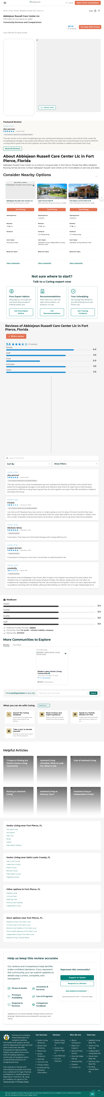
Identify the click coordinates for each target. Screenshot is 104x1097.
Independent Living (13, 906)
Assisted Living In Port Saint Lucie (18, 922)
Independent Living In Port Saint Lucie (20, 934)
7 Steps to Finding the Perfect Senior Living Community (17, 763)
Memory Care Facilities (14, 903)
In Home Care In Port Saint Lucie (18, 925)
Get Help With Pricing (90, 27)
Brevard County (12, 871)
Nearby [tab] (6, 645)
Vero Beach (10, 833)
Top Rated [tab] (17, 645)
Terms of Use (8, 1082)
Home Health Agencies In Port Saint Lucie (21, 931)
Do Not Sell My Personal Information (43, 1070)
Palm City (9, 836)
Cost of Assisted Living (85, 760)
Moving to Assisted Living (16, 792)
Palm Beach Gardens (14, 845)
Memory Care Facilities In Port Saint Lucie (21, 928)
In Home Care (11, 896)
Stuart (8, 839)
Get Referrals (59, 1056)
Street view (49, 107)
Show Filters (60, 464)
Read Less (42, 705)
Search (93, 693)
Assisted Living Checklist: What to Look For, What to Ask (51, 763)
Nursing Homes (8, 126)
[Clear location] (87, 693)
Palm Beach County (13, 874)
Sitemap (40, 1059)
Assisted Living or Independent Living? (84, 792)
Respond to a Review (77, 983)
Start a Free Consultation (88, 3)
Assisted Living (11, 893)
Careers (75, 1064)
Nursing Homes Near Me (94, 1069)
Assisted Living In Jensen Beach (17, 938)
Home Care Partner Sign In (59, 1050)
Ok (92, 1094)
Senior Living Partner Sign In (59, 1042)
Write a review (17, 336)
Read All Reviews (12, 149)
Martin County (11, 868)
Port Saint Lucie (12, 829)
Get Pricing (20, 210)
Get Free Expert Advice (21, 312)
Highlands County (12, 877)
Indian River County (13, 864)
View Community (13, 263)
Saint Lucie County (13, 861)
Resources (41, 1051)
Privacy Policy (23, 1082)
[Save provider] (99, 10)
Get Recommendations (52, 312)
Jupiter (8, 842)
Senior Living (7, 11)
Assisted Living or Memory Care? (49, 792)
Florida (16, 11)
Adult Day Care (11, 899)
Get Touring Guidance (83, 312)
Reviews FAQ (77, 1062)
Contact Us (76, 1067)
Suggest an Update (77, 978)
